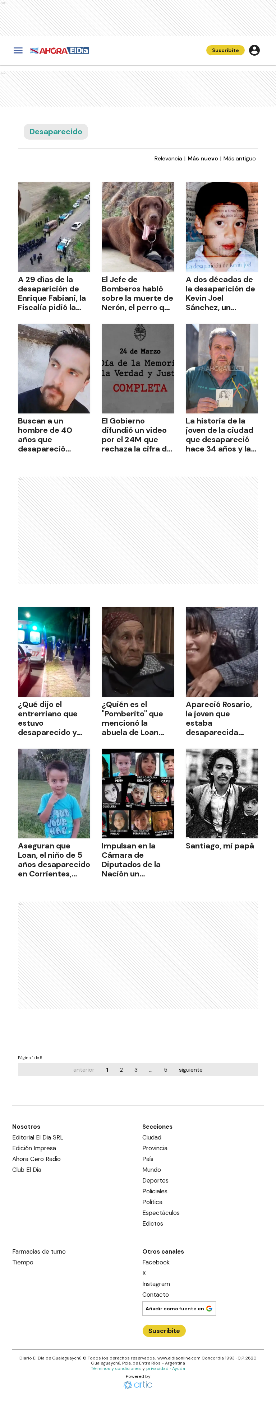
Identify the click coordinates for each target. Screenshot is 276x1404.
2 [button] (121, 1069)
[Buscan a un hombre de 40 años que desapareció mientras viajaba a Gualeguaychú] (54, 368)
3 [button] (136, 1069)
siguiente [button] (191, 1069)
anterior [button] (84, 1069)
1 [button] (107, 1069)
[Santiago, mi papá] (222, 793)
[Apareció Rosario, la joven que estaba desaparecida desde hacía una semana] (222, 652)
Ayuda (178, 1368)
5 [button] (165, 1069)
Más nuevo (203, 158)
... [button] (150, 1069)
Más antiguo (240, 158)
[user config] (254, 50)
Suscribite (225, 50)
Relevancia (168, 158)
